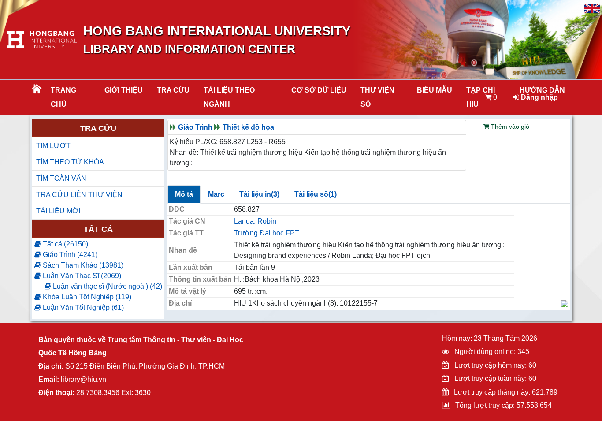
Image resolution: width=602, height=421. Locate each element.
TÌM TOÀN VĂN (61, 178)
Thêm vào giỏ (509, 126)
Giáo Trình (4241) (69, 254)
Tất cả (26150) (64, 244)
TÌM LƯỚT (53, 145)
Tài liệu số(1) (315, 194)
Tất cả (98, 229)
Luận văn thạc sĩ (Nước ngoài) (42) (106, 286)
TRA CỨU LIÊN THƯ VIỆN (79, 194)
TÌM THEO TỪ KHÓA (70, 162)
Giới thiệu (123, 90)
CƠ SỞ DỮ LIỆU (318, 90)
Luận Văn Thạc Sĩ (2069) (81, 275)
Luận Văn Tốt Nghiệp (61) (82, 307)
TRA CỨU (173, 90)
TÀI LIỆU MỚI (58, 211)
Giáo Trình (195, 127)
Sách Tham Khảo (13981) (82, 265)
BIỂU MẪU (434, 90)
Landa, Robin (255, 221)
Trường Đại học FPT (266, 233)
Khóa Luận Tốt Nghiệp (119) (86, 297)
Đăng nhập (538, 97)
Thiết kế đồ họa (248, 127)
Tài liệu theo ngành (229, 97)
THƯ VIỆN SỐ (377, 97)
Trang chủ (63, 97)
